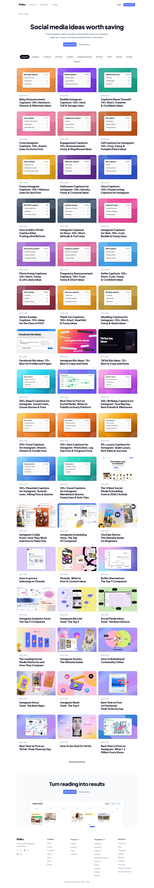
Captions (77, 62)
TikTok (109, 57)
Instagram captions (124, 868)
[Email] (18, 850)
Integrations (98, 839)
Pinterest (99, 57)
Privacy (49, 864)
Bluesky (97, 875)
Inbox (73, 851)
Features (74, 839)
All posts (25, 57)
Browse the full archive (77, 762)
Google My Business (85, 57)
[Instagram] (21, 850)
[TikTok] (21, 854)
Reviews (121, 854)
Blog (119, 847)
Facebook (47, 57)
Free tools (121, 864)
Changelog (122, 850)
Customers (51, 850)
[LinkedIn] (18, 854)
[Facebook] (25, 850)
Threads (119, 57)
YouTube (129, 57)
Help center (122, 843)
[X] (28, 850)
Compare (121, 861)
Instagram (35, 57)
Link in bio (74, 854)
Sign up (49, 854)
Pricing (49, 847)
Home (49, 843)
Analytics (74, 847)
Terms (49, 861)
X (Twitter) (59, 57)
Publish (73, 843)
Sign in (119, 5)
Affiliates (121, 857)
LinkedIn (70, 57)
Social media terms (124, 872)
